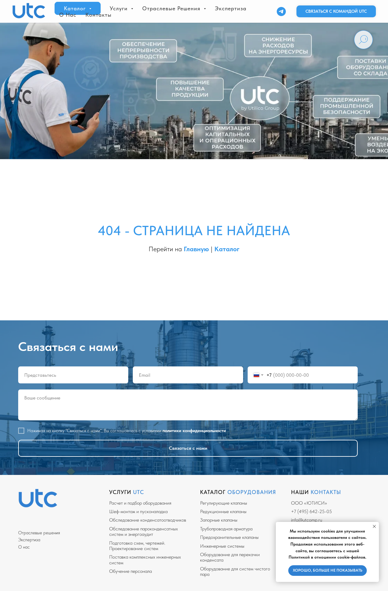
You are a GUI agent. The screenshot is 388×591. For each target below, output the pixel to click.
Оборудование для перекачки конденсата (230, 557)
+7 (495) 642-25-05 (311, 511)
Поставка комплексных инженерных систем (145, 559)
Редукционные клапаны (223, 511)
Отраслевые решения (39, 533)
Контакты (98, 15)
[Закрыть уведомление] (374, 526)
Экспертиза (230, 8)
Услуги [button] (119, 8)
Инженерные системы (222, 546)
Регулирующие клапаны (223, 503)
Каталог (226, 249)
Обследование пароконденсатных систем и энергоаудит (143, 531)
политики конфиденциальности (194, 430)
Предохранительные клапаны (229, 537)
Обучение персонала (130, 571)
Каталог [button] (76, 8)
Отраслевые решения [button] (172, 8)
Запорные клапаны (218, 520)
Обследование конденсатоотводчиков (147, 520)
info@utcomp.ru (306, 520)
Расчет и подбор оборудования (140, 503)
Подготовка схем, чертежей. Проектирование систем (137, 545)
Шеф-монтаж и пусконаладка (138, 511)
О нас (67, 15)
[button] (336, 11)
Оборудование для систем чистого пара (235, 571)
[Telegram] (281, 11)
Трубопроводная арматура (226, 529)
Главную (197, 249)
